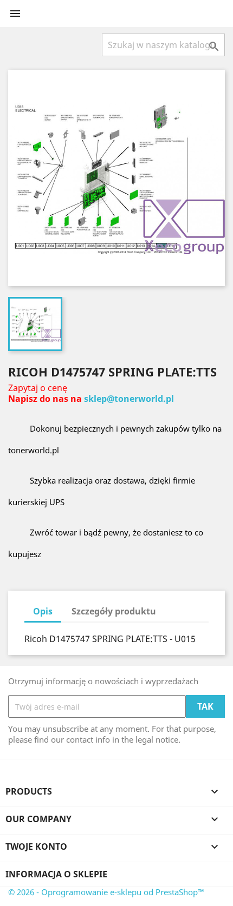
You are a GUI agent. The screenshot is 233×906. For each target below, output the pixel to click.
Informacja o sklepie (56, 874)
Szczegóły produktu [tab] (114, 611)
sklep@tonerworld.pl (129, 399)
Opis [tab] (43, 611)
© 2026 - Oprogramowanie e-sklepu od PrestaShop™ (106, 892)
